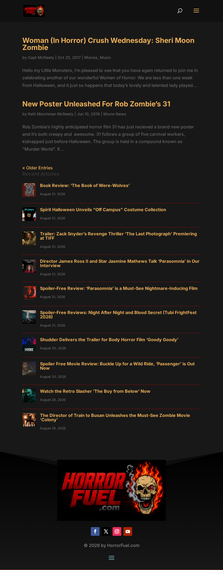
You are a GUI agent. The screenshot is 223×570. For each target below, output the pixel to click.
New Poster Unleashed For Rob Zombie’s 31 (96, 104)
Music (105, 57)
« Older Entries (37, 167)
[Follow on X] (106, 531)
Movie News (114, 114)
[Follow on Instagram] (117, 531)
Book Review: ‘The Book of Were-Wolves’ (85, 185)
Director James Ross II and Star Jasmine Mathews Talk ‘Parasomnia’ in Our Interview (120, 263)
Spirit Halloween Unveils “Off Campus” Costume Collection (103, 209)
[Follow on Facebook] (95, 531)
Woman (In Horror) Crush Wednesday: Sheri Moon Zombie (108, 44)
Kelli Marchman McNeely (50, 114)
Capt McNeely (41, 57)
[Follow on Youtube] (127, 531)
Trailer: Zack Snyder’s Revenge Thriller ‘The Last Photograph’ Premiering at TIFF (118, 236)
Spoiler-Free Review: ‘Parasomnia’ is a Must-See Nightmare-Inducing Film (119, 288)
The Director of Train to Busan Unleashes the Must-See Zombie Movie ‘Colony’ (115, 417)
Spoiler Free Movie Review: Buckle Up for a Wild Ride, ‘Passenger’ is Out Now (117, 366)
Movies (91, 57)
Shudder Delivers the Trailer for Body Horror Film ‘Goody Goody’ (109, 339)
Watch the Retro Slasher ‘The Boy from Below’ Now (95, 391)
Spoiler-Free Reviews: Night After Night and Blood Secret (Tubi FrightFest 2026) (118, 314)
